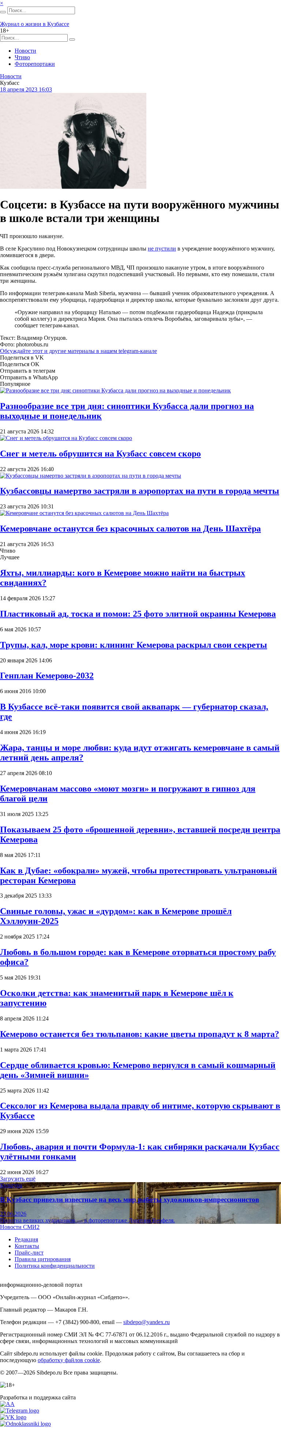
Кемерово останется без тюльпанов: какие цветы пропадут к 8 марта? (139, 1034)
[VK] (13, 1417)
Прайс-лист (29, 1252)
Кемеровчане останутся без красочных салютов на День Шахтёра (130, 528)
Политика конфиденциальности (55, 1266)
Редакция (26, 1239)
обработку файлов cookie (69, 1360)
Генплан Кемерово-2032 (47, 675)
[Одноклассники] (25, 1424)
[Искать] (3, 12)
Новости (25, 51)
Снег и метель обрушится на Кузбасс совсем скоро (100, 453)
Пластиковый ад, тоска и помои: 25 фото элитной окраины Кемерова (138, 614)
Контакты (27, 1246)
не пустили (162, 248)
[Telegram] (19, 1410)
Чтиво (22, 57)
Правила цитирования (43, 1259)
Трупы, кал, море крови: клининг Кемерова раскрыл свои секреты (133, 645)
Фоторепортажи (35, 64)
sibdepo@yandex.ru (146, 1322)
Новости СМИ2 (20, 1227)
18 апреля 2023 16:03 (26, 89)
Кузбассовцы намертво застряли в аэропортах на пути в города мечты (139, 491)
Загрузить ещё (17, 1179)
